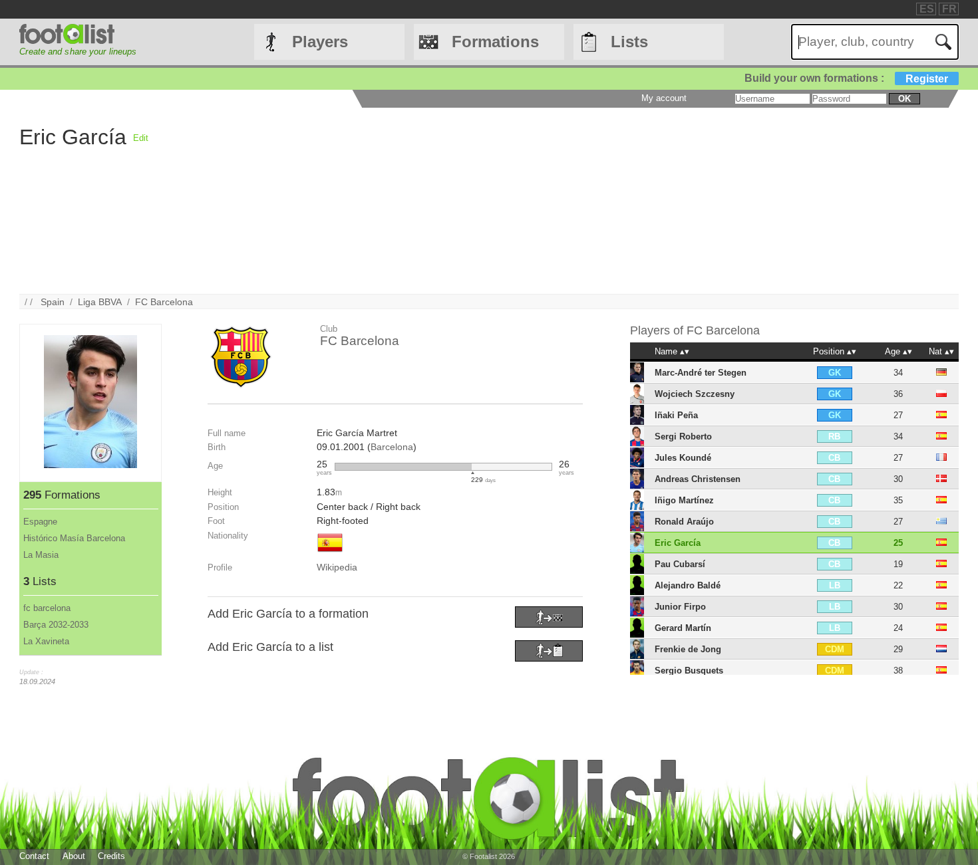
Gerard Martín (683, 628)
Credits (111, 856)
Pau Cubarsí (680, 564)
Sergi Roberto (683, 436)
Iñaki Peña (676, 415)
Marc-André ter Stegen (700, 373)
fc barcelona (47, 608)
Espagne (40, 522)
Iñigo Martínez (684, 500)
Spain (53, 302)
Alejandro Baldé (688, 585)
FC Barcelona (164, 302)
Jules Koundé (683, 458)
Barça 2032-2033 (55, 625)
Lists (629, 42)
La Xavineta (46, 641)
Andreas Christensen (697, 479)
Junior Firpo (680, 607)
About (74, 856)
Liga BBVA (100, 302)
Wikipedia (337, 567)
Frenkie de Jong (688, 649)
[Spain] (330, 553)
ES (926, 9)
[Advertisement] (547, 201)
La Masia (41, 555)
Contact (34, 856)
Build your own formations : (846, 78)
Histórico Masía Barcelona (74, 538)
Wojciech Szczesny (694, 394)
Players (320, 42)
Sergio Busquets (689, 671)
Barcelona (392, 446)
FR (949, 9)
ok (904, 99)
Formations (495, 42)
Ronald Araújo (684, 522)
